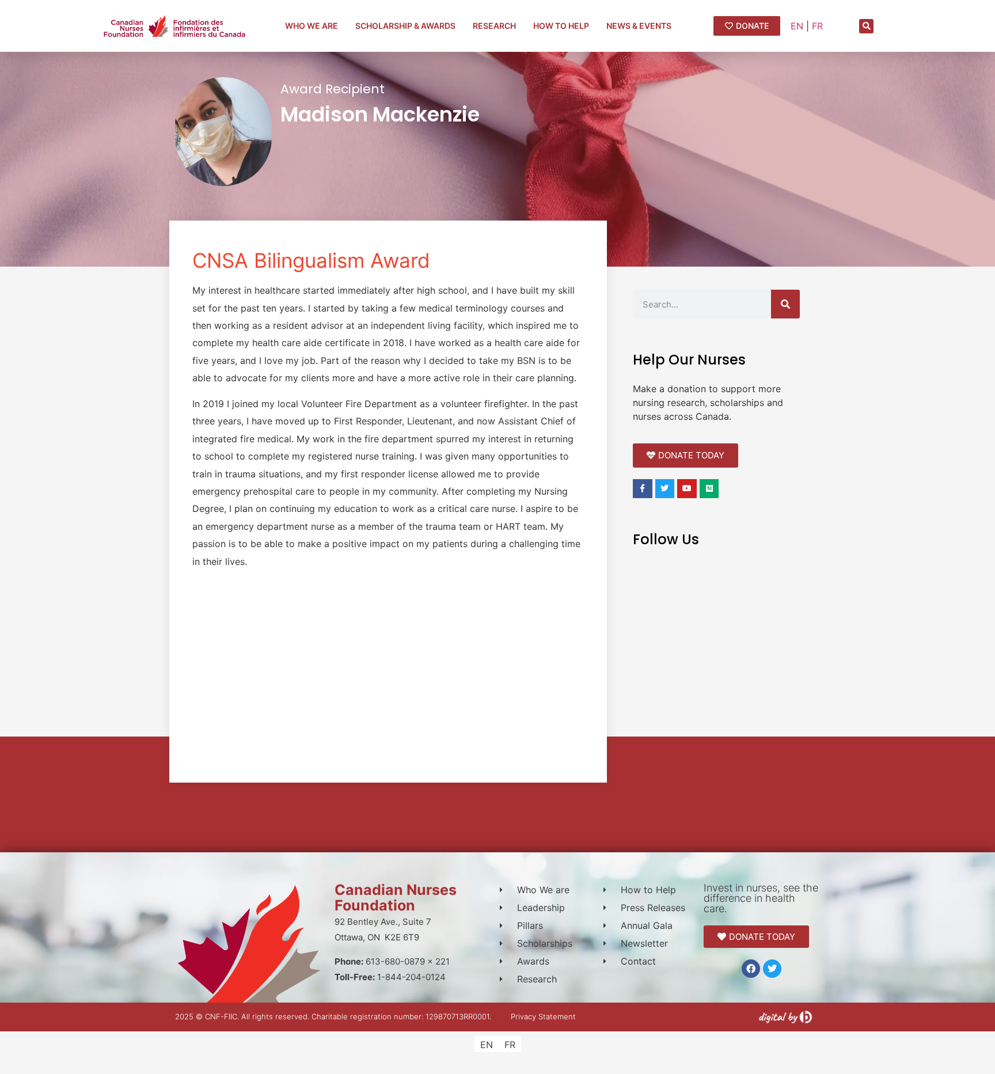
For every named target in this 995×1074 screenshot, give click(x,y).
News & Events (638, 26)
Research (494, 26)
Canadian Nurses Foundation (396, 897)
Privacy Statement (543, 1016)
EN (797, 26)
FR (817, 26)
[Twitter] (772, 968)
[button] (866, 26)
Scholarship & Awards (405, 26)
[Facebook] (751, 968)
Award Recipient (332, 89)
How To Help (561, 26)
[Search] (785, 304)
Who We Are (311, 26)
